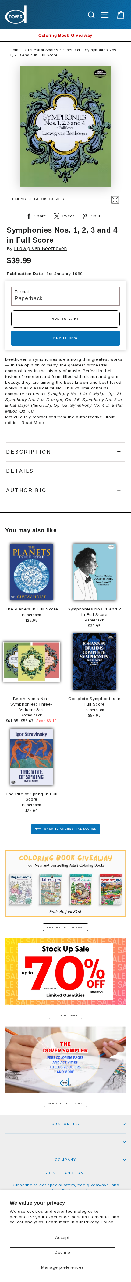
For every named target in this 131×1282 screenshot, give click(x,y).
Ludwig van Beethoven (40, 248)
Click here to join (65, 1103)
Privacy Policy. (99, 1222)
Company (65, 1159)
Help (65, 1142)
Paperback (71, 50)
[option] (65, 35)
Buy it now (65, 338)
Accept (62, 1237)
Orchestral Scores (41, 50)
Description (28, 451)
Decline (62, 1252)
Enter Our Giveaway (65, 927)
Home (15, 50)
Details (20, 471)
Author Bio (26, 490)
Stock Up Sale (66, 1015)
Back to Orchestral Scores (69, 829)
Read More (33, 422)
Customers (65, 1124)
